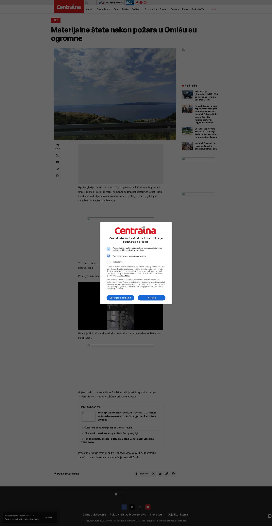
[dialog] (136, 263)
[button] (136, 262)
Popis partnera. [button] (123, 276)
